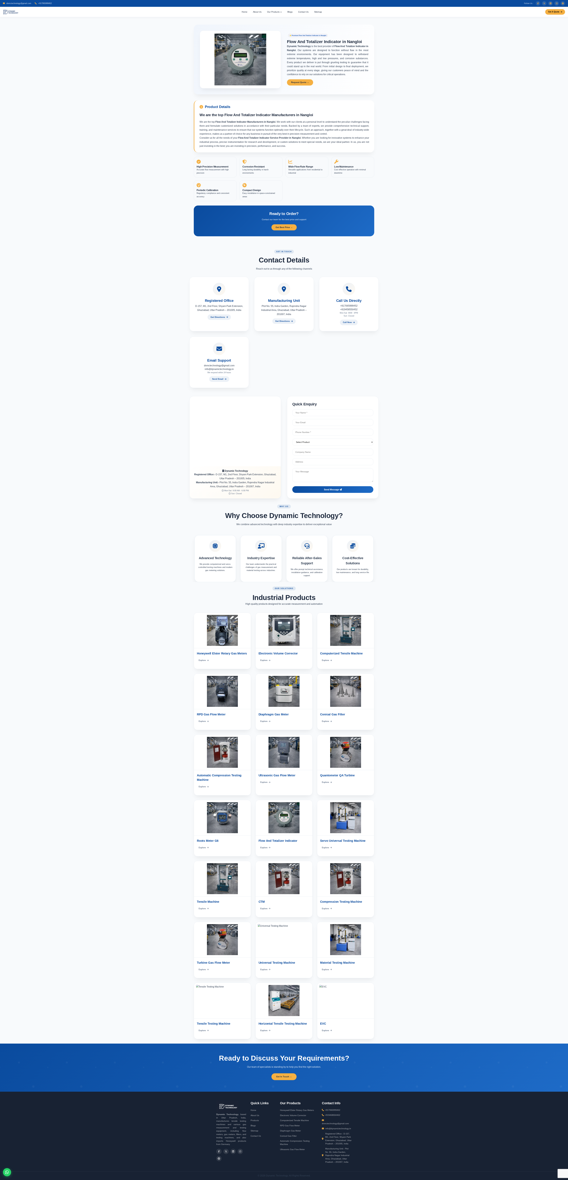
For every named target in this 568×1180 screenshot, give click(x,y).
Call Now (347, 322)
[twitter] (544, 3)
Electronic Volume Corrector (293, 1115)
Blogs (290, 12)
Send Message (332, 489)
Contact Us (303, 12)
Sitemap (318, 12)
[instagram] (556, 3)
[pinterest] (563, 3)
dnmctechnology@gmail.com (18, 3)
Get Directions (217, 317)
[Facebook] (538, 3)
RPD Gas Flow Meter (290, 1125)
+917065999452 (45, 3)
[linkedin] (550, 3)
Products (255, 1120)
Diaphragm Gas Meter (290, 1131)
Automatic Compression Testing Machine (295, 1142)
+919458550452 (349, 309)
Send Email (217, 379)
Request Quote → (300, 82)
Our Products (273, 12)
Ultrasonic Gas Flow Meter (292, 1149)
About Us (257, 12)
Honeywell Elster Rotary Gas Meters (297, 1110)
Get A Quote (553, 12)
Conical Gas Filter (288, 1136)
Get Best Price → (284, 227)
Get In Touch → (284, 1076)
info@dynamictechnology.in (219, 369)
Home (244, 12)
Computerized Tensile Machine (294, 1120)
